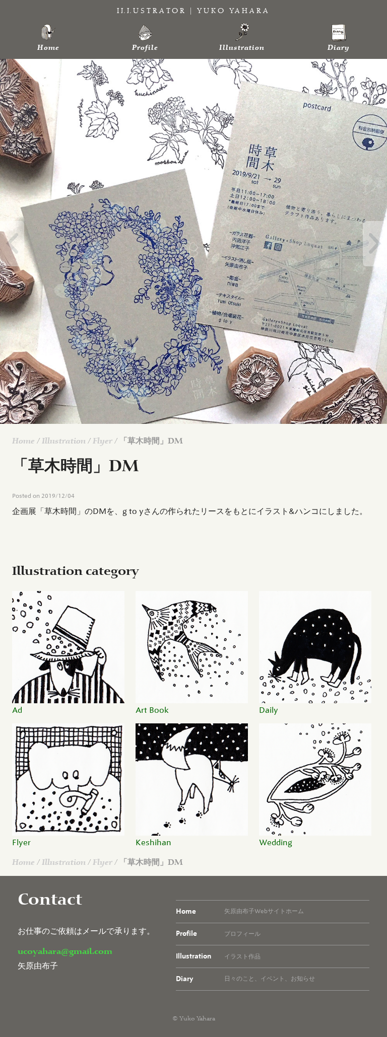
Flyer (102, 441)
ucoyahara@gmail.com (65, 951)
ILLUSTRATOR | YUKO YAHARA (193, 11)
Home (48, 48)
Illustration (242, 48)
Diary (339, 48)
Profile (145, 48)
